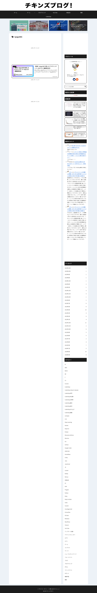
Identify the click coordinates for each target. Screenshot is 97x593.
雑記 (66, 579)
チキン (75, 73)
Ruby (66, 496)
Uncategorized (68, 509)
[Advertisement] (35, 42)
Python (66, 493)
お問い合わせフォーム (53, 589)
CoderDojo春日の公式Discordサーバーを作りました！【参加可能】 (76, 163)
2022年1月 (75, 319)
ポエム (66, 567)
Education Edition (69, 435)
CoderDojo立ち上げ (69, 409)
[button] (85, 86)
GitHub (66, 445)
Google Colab (68, 448)
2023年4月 (75, 284)
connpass (67, 416)
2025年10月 (75, 271)
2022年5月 (75, 306)
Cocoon (67, 383)
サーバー (67, 551)
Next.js (66, 477)
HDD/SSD (67, 451)
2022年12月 (75, 290)
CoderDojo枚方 (68, 406)
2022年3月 (75, 313)
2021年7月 (75, 339)
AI (65, 364)
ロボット (67, 573)
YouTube (67, 528)
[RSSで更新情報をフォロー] (77, 79)
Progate (67, 489)
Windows (67, 518)
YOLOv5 (67, 525)
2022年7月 (75, 303)
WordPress (67, 522)
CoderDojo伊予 (68, 393)
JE (65, 467)
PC (65, 483)
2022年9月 (75, 300)
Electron (67, 438)
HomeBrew (67, 454)
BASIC (66, 371)
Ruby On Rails (68, 499)
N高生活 (67, 480)
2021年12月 (75, 322)
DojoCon (67, 428)
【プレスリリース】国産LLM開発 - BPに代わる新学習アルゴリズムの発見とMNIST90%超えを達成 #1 (76, 174)
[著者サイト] (74, 79)
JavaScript (67, 464)
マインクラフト (68, 570)
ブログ (66, 560)
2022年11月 (75, 294)
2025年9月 (75, 274)
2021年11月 (75, 326)
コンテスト (67, 547)
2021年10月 (75, 329)
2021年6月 (75, 342)
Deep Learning (68, 422)
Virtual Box (67, 512)
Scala (66, 502)
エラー (66, 541)
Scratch (66, 506)
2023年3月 (75, 287)
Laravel (66, 470)
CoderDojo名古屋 (69, 396)
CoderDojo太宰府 (69, 400)
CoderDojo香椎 (68, 412)
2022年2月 (75, 316)
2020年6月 (75, 351)
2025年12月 (75, 268)
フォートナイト (68, 557)
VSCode (67, 515)
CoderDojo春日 (68, 403)
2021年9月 (75, 332)
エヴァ (66, 538)
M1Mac (66, 473)
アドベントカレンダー (70, 534)
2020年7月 (75, 348)
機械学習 (67, 576)
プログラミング (68, 563)
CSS (66, 419)
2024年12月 (75, 281)
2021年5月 (75, 345)
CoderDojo (67, 387)
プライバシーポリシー (43, 589)
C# (65, 380)
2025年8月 (75, 277)
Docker (66, 425)
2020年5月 (75, 355)
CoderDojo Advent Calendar (71, 390)
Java (66, 461)
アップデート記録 (69, 531)
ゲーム (66, 544)
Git (65, 441)
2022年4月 (75, 310)
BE (65, 374)
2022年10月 (75, 297)
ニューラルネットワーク (70, 554)
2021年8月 (75, 335)
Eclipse (66, 432)
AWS (66, 367)
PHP (66, 486)
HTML (66, 457)
